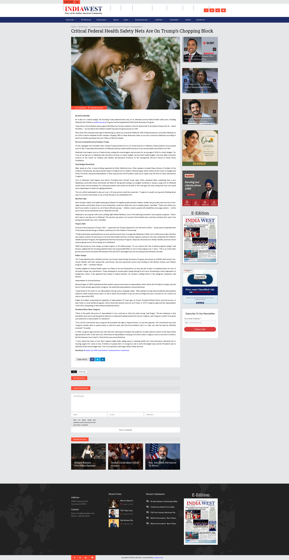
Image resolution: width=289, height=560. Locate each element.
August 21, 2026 (128, 504)
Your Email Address (192, 318)
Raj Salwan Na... (127, 520)
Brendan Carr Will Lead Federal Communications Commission (106, 350)
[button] (200, 49)
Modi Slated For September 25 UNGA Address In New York (197, 88)
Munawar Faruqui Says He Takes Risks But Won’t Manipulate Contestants (198, 118)
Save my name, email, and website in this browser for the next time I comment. (84, 422)
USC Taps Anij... (126, 510)
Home (73, 27)
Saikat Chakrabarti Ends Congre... (125, 464)
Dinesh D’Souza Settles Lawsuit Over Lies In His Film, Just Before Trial (199, 56)
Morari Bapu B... (127, 500)
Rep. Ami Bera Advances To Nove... (162, 464)
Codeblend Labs (158, 557)
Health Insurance (99, 122)
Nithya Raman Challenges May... (164, 501)
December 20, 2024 (96, 108)
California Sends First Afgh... (163, 507)
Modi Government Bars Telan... (164, 518)
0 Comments (82, 108)
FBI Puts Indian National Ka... (163, 512)
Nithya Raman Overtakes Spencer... (85, 464)
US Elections (83, 27)
